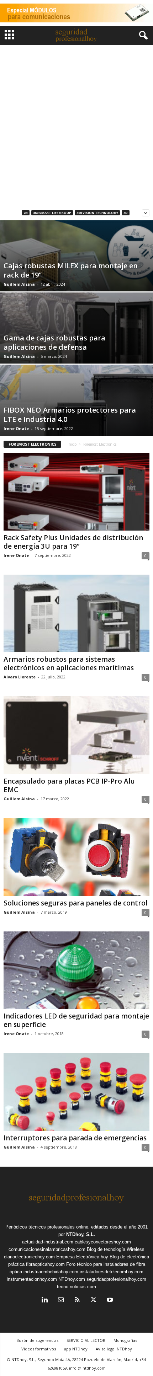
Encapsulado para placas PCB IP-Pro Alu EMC (69, 785)
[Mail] (61, 1300)
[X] (93, 1300)
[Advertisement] (76, 124)
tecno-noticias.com (76, 1286)
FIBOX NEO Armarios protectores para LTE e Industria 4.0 (70, 414)
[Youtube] (109, 1300)
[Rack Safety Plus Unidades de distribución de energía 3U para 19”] (76, 492)
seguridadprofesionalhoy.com (116, 1279)
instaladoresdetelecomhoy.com (111, 1271)
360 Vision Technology (97, 212)
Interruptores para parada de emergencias (75, 1138)
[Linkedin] (44, 1300)
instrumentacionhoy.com (32, 1279)
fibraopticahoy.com (45, 1264)
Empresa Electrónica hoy (82, 1256)
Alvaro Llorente (20, 676)
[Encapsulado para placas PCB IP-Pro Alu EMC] (76, 735)
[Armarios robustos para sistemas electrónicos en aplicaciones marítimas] (76, 613)
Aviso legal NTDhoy (114, 1348)
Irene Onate (16, 428)
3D (125, 212)
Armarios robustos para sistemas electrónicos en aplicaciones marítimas (69, 663)
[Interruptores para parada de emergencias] (76, 1092)
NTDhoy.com (71, 1279)
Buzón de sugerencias (37, 1340)
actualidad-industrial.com (47, 1242)
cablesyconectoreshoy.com (103, 1242)
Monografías (125, 1340)
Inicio (72, 444)
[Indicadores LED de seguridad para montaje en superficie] (76, 970)
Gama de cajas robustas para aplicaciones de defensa (54, 342)
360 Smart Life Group (52, 212)
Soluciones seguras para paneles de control (76, 903)
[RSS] (77, 1300)
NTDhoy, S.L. (80, 1234)
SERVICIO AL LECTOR (86, 1340)
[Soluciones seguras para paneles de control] (76, 857)
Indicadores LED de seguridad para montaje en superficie (76, 1020)
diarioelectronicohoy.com (29, 1256)
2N (25, 212)
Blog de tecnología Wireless (115, 1249)
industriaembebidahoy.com (50, 1271)
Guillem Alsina (19, 284)
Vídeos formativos (38, 1348)
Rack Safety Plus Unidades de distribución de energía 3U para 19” (73, 542)
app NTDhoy (76, 1348)
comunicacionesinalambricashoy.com (47, 1249)
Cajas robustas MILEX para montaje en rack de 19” (71, 270)
